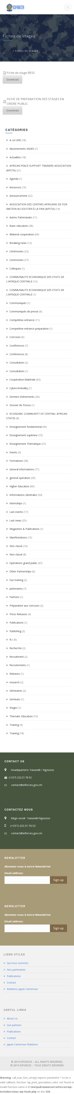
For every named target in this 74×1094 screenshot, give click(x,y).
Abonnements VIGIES (22, 148)
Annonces (15, 187)
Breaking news (18, 243)
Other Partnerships (20, 571)
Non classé (16, 546)
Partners (14, 597)
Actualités (15, 157)
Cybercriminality (19, 388)
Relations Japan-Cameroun (22, 989)
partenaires (16, 588)
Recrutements (18, 665)
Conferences (17, 354)
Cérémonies (17, 251)
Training (14, 725)
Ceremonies (17, 260)
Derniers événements (22, 396)
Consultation (17, 362)
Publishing (15, 631)
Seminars (15, 699)
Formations (16, 460)
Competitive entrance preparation (29, 328)
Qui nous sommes (17, 963)
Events (13, 452)
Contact (11, 982)
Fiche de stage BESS (21, 73)
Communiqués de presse (24, 311)
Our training (16, 580)
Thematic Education (21, 716)
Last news (15, 520)
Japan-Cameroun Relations (22, 1044)
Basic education (19, 225)
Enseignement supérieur (24, 435)
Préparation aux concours (25, 605)
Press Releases (18, 614)
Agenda (14, 178)
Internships (16, 503)
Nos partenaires (16, 969)
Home (8, 51)
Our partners (14, 1025)
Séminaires (16, 690)
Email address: (13, 873)
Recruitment (17, 656)
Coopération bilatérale (22, 379)
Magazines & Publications (25, 529)
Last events (16, 512)
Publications (17, 622)
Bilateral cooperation (22, 234)
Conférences (17, 345)
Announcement (18, 195)
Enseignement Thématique (25, 443)
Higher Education (19, 486)
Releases (15, 673)
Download (12, 79)
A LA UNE (15, 140)
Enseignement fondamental (26, 426)
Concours (15, 337)
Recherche (16, 648)
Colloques (15, 268)
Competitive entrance (22, 320)
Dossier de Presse (20, 405)
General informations (22, 469)
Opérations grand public (23, 563)
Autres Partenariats (21, 217)
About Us (12, 1018)
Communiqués (18, 303)
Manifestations (18, 537)
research (15, 682)
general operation (20, 478)
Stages (13, 707)
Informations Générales (23, 495)
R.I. (11, 639)
